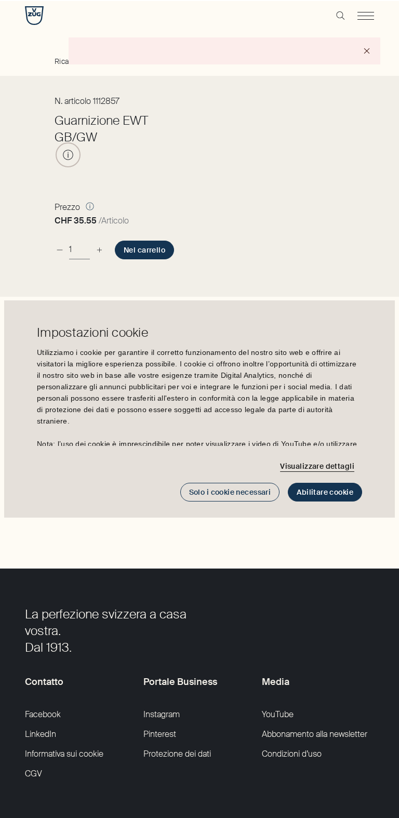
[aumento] (99, 249)
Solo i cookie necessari (230, 492)
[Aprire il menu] (365, 15)
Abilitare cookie (325, 492)
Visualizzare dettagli (317, 466)
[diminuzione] (60, 249)
